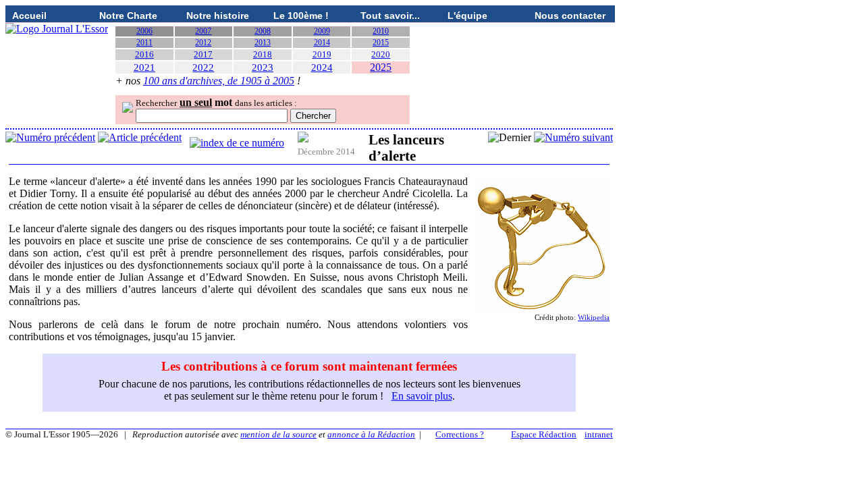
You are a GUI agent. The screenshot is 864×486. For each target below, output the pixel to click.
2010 (381, 31)
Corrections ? (459, 434)
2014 (322, 42)
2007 (203, 31)
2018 (262, 54)
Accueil (29, 15)
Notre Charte (128, 15)
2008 (262, 31)
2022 (203, 67)
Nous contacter (570, 15)
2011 (144, 42)
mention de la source (278, 434)
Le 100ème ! (301, 15)
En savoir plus (422, 396)
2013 (262, 42)
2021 (144, 67)
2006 (144, 31)
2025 (381, 67)
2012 (203, 42)
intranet (599, 434)
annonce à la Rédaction (371, 434)
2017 (203, 54)
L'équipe (467, 15)
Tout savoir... (390, 15)
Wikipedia (594, 317)
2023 (262, 67)
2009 (322, 31)
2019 (322, 54)
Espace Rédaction (543, 434)
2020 (380, 54)
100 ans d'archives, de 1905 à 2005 (218, 80)
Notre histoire (217, 15)
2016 (144, 54)
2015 (381, 42)
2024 (322, 67)
